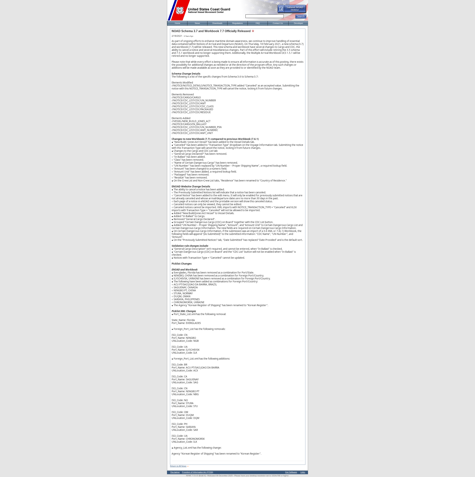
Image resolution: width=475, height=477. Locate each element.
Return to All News (178, 466)
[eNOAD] (292, 13)
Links (302, 472)
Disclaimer (175, 472)
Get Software (291, 472)
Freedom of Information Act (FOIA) (197, 472)
